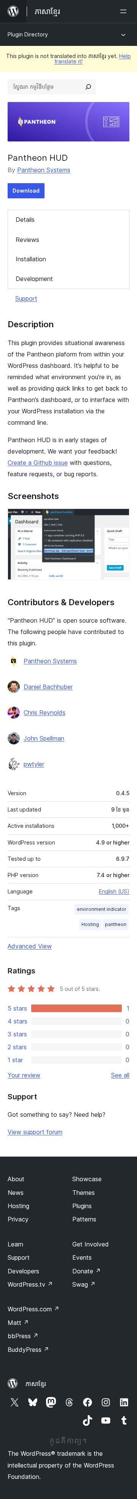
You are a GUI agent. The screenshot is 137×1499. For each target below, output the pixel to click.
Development (34, 279)
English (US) (114, 891)
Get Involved (90, 1244)
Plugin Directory (28, 34)
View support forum (35, 1132)
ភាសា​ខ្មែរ (35, 1384)
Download (26, 190)
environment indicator (101, 909)
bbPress (23, 1336)
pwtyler (34, 764)
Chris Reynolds (44, 712)
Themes (83, 1192)
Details (25, 219)
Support (26, 298)
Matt (18, 1322)
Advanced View (30, 946)
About (16, 1179)
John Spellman (44, 738)
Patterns (84, 1219)
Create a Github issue (38, 462)
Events (82, 1257)
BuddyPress (28, 1349)
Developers (23, 1271)
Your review (24, 1075)
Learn (15, 1244)
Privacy (18, 1219)
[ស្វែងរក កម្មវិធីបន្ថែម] (88, 86)
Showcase (87, 1179)
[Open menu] (125, 11)
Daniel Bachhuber (48, 687)
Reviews (27, 239)
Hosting (90, 924)
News (16, 1192)
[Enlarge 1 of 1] (119, 519)
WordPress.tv (30, 1284)
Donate (86, 1271)
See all (120, 1075)
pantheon (115, 924)
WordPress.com (33, 1309)
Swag (84, 1284)
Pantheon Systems (43, 170)
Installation (31, 259)
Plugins (82, 1206)
